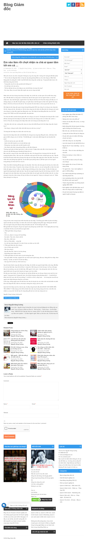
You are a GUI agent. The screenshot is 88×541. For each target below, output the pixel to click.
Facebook (73, 5)
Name (6, 404)
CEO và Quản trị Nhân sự (11, 298)
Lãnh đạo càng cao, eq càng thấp (72, 140)
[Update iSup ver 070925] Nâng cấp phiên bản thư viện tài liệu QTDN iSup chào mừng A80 (31, 51)
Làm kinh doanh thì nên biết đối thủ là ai (73, 143)
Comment (6, 381)
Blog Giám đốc (14, 6)
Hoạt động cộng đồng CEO (67, 480)
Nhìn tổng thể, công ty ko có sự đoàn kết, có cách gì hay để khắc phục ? (34, 57)
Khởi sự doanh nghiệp (66, 483)
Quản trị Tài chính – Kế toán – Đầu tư (70, 500)
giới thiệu (41, 525)
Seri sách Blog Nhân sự (16, 72)
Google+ (78, 5)
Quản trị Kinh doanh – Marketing (69, 492)
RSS (82, 5)
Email (34, 404)
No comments (13, 70)
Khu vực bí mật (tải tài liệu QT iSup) (19, 48)
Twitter (69, 5)
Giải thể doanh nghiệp (66, 478)
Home (7, 43)
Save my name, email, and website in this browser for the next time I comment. (25, 423)
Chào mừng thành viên (51, 43)
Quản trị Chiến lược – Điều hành (69, 485)
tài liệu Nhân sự (32, 72)
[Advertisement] (44, 25)
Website (6, 412)
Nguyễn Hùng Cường (25, 68)
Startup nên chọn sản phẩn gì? (71, 119)
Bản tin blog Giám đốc (66, 475)
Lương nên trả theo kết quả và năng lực (73, 133)
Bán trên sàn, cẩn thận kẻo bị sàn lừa (73, 131)
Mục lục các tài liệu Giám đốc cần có (25, 43)
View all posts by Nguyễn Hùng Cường (15, 317)
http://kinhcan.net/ (72, 463)
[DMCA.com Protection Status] (42, 501)
